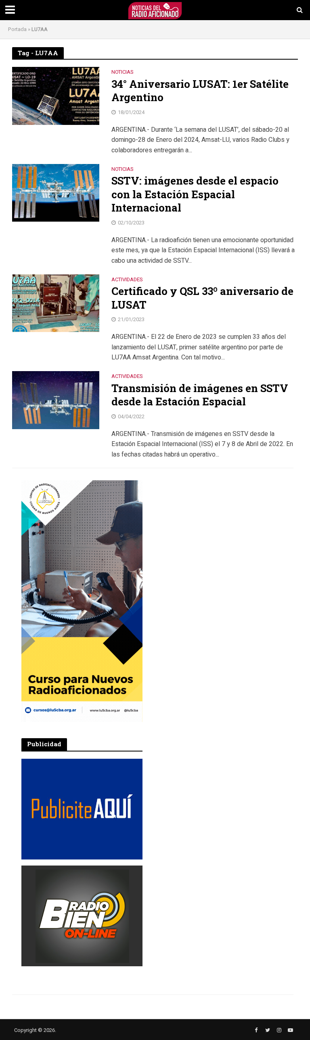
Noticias (122, 72)
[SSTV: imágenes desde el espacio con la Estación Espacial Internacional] (55, 192)
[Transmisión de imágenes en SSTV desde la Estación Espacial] (55, 400)
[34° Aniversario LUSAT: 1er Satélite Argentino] (55, 95)
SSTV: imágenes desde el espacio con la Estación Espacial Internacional (195, 194)
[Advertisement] (215, 530)
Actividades (127, 280)
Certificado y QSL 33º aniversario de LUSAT (202, 297)
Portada (17, 29)
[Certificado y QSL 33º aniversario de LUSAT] (55, 303)
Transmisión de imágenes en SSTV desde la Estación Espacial (199, 395)
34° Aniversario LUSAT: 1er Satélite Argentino (200, 90)
